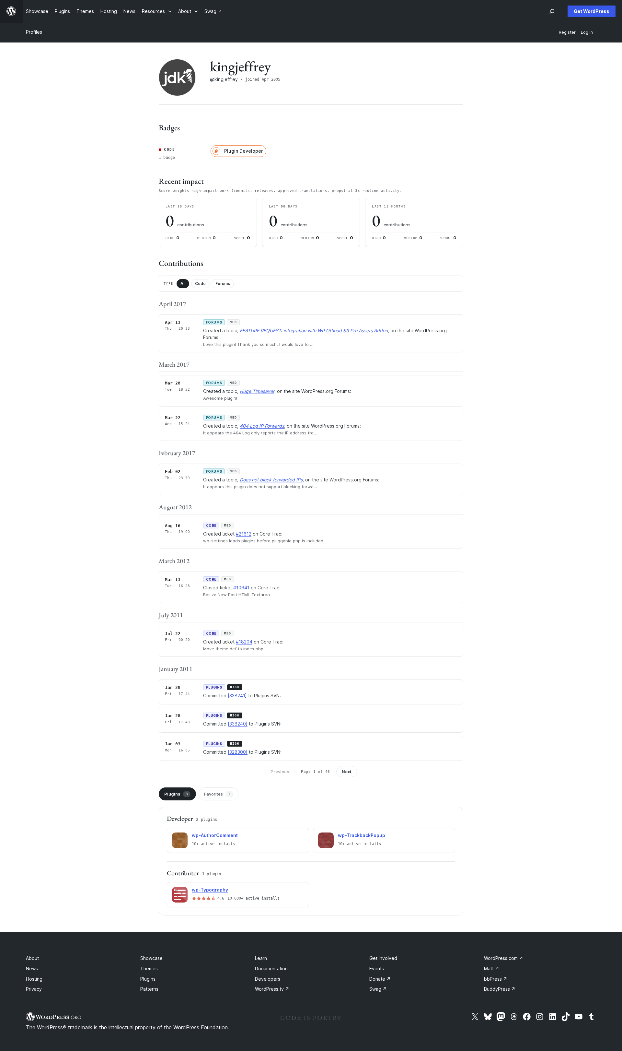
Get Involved (383, 958)
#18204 (244, 641)
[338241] (237, 695)
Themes (149, 968)
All (182, 283)
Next (346, 771)
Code (200, 283)
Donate (380, 979)
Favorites (217, 794)
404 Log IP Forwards (262, 426)
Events (376, 968)
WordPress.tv (272, 989)
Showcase (151, 958)
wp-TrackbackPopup (361, 835)
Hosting (34, 979)
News (32, 968)
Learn (261, 958)
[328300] (238, 752)
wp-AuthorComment (215, 835)
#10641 (241, 587)
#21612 (243, 534)
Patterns (149, 989)
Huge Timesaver (257, 391)
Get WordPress (591, 11)
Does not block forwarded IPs (271, 479)
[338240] (238, 723)
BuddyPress (499, 989)
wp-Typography (210, 889)
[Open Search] (552, 11)
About (32, 958)
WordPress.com (503, 958)
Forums (222, 283)
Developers (267, 979)
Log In (587, 32)
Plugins (176, 794)
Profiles (34, 32)
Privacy (34, 989)
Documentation (271, 968)
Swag (378, 989)
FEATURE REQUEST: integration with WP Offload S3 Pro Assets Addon (314, 330)
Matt (491, 968)
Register (567, 32)
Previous (280, 771)
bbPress (495, 979)
